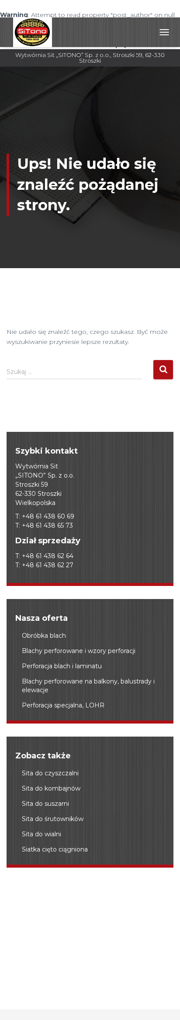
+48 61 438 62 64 (47, 556)
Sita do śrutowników (52, 819)
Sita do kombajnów (51, 788)
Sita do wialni (41, 834)
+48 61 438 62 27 (47, 565)
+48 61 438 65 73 (47, 525)
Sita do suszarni (45, 804)
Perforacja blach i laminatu (62, 666)
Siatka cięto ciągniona (55, 849)
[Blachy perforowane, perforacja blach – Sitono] (33, 32)
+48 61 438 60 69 (48, 516)
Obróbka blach (44, 636)
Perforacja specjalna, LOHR (63, 705)
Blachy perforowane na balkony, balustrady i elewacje (88, 685)
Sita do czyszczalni (50, 773)
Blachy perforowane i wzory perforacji (78, 651)
